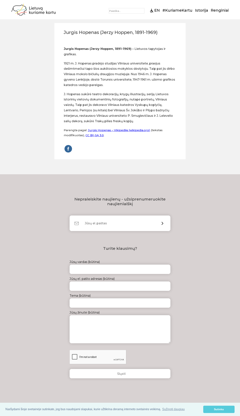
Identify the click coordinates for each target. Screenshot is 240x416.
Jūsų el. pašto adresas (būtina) (92, 279)
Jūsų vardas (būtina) (85, 262)
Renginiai (220, 10)
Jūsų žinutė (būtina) (85, 312)
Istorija (201, 10)
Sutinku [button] (219, 409)
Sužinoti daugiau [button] (173, 409)
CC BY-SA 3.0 (95, 135)
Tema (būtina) (80, 295)
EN (157, 10)
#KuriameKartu (177, 10)
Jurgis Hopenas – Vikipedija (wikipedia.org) (119, 130)
